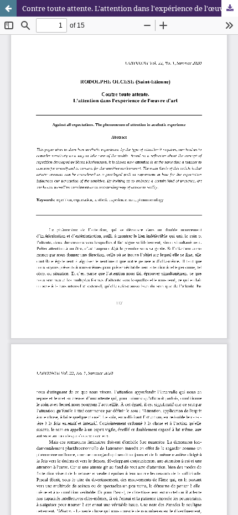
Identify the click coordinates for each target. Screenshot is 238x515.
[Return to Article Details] (8, 8)
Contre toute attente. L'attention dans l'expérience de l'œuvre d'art (130, 8)
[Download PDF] (229, 8)
